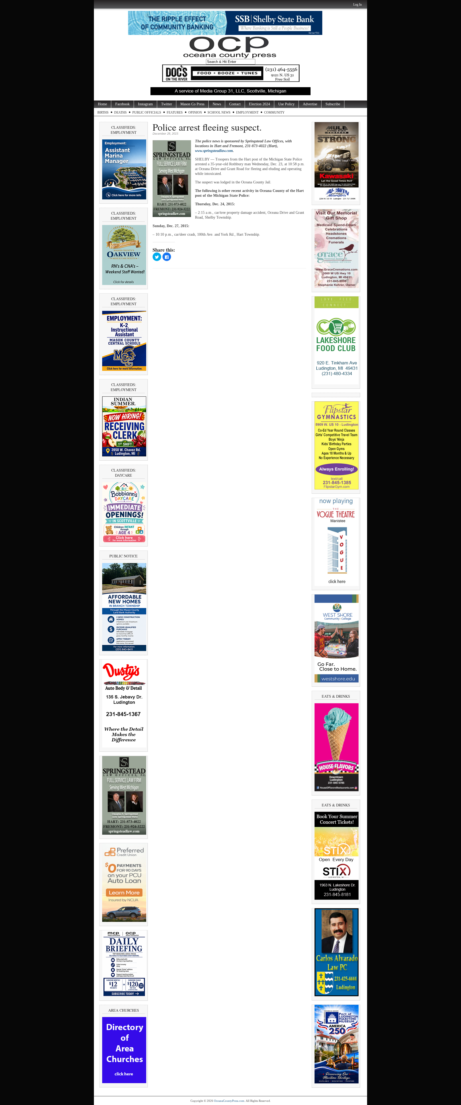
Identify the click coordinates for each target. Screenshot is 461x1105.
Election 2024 (259, 104)
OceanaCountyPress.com (229, 1100)
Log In (357, 4)
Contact (235, 104)
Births (103, 112)
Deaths (120, 112)
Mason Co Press (192, 104)
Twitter (166, 104)
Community (274, 112)
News (217, 104)
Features (175, 112)
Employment (247, 112)
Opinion (195, 112)
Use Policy (286, 104)
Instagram (145, 104)
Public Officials (146, 112)
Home (102, 104)
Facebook (122, 104)
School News (219, 112)
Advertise (310, 104)
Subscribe (332, 104)
